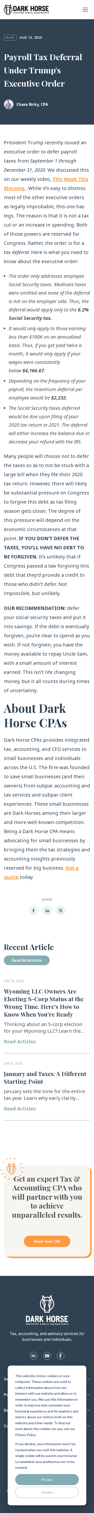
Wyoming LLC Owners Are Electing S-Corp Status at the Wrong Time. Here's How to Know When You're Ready (44, 1002)
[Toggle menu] (85, 9)
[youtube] (47, 1356)
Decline (47, 1492)
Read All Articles (27, 960)
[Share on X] (60, 910)
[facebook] (60, 1356)
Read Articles (20, 1041)
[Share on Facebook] (33, 910)
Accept (47, 1479)
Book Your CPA (47, 1241)
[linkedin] (33, 1356)
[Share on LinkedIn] (47, 910)
